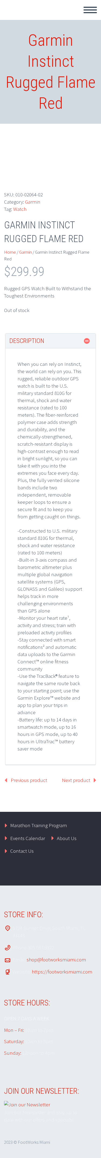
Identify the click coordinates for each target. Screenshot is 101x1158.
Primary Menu (90, 10)
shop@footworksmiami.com (56, 959)
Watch (19, 209)
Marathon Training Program (38, 825)
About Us (66, 838)
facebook (70, 871)
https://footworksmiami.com (62, 971)
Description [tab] (26, 341)
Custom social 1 (86, 871)
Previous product (29, 780)
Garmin (32, 202)
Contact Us (22, 851)
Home (10, 252)
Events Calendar (27, 838)
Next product (76, 780)
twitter (54, 871)
